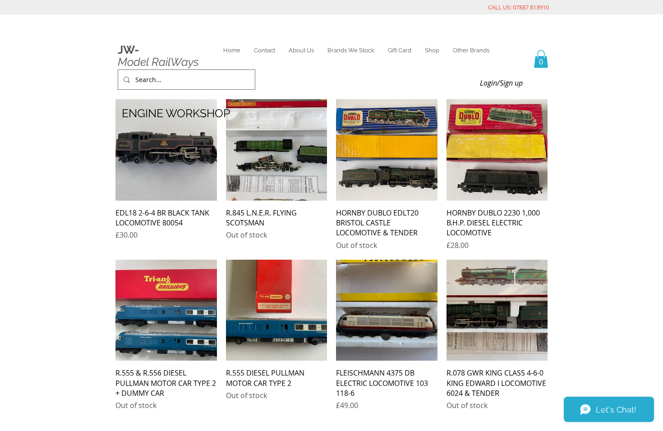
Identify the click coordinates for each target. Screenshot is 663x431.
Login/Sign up (501, 83)
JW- (128, 49)
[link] (541, 59)
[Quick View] (166, 150)
